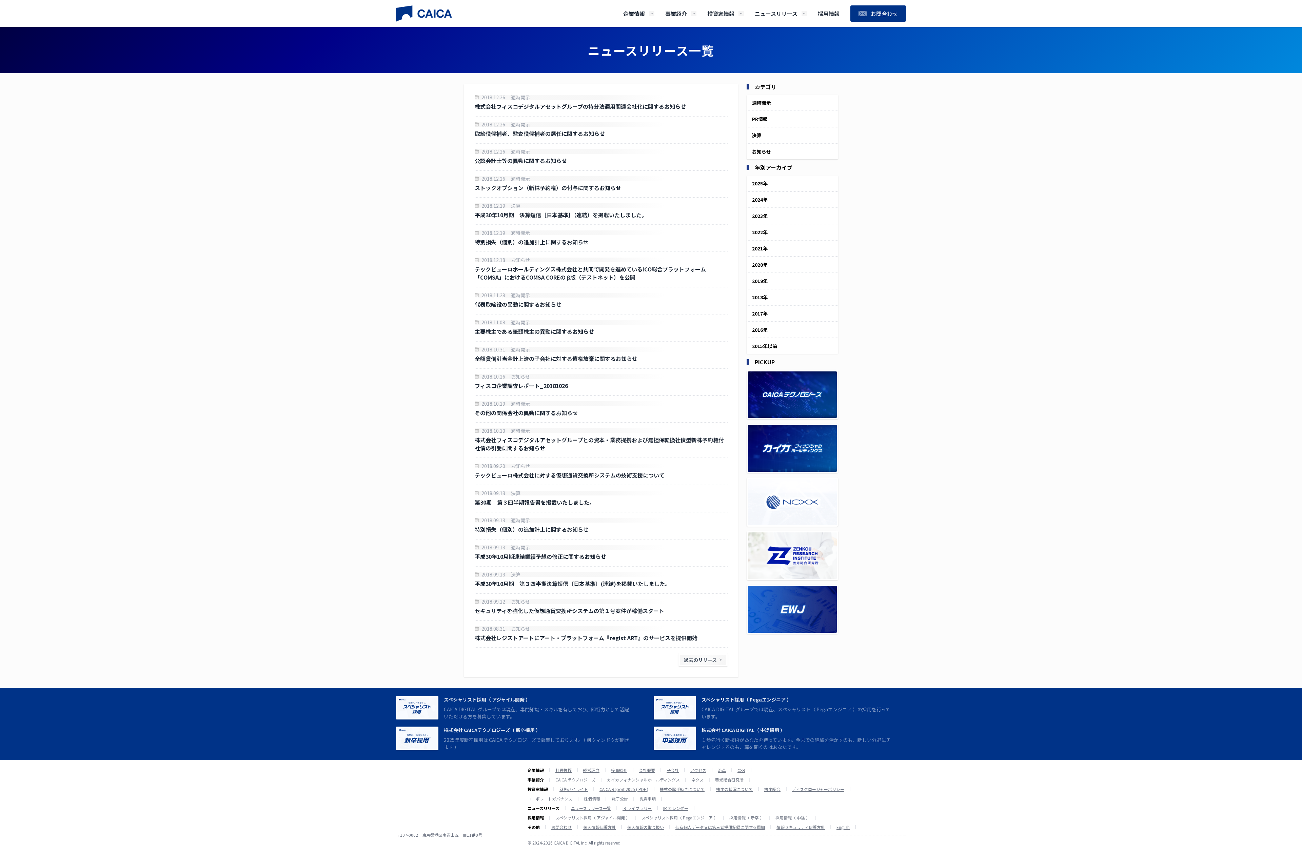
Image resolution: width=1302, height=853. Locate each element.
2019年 (760, 281)
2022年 (760, 232)
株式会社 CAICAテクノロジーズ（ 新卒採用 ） (492, 730)
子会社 (673, 770)
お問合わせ (561, 827)
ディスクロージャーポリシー (818, 789)
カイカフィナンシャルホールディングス (643, 780)
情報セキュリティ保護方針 (800, 827)
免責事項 (647, 799)
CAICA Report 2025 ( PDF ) (623, 789)
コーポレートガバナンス (550, 799)
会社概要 (647, 770)
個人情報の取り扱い (645, 827)
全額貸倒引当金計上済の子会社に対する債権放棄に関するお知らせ (556, 358)
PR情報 (760, 119)
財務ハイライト (573, 789)
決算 (515, 205)
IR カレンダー (675, 808)
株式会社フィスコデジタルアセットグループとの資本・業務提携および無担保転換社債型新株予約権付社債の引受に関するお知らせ (599, 444)
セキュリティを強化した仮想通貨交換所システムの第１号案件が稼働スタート (569, 611)
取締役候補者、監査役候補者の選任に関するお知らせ (540, 133)
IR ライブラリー (637, 808)
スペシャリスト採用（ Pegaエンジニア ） (746, 699)
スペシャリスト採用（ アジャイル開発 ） (487, 699)
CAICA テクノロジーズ (575, 780)
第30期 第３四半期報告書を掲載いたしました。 (535, 502)
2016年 (760, 329)
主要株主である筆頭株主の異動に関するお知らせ (534, 331)
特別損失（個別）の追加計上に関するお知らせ (532, 242)
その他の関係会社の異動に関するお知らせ (526, 413)
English (843, 827)
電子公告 (620, 799)
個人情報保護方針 (599, 827)
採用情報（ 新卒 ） (746, 818)
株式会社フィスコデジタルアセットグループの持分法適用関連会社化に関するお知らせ (580, 106)
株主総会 (772, 789)
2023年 (760, 215)
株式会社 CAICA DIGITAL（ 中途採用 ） (743, 730)
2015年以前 (764, 346)
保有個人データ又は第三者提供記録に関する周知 (720, 827)
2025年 (760, 183)
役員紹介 (619, 770)
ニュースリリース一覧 (591, 808)
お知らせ (520, 260)
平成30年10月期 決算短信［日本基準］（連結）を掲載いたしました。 (561, 215)
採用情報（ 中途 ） (792, 818)
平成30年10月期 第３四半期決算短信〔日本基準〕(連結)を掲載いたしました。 (572, 584)
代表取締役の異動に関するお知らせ (518, 304)
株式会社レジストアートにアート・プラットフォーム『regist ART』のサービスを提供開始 (586, 638)
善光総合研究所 (729, 780)
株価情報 (592, 799)
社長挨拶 (563, 770)
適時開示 (520, 97)
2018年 (760, 297)
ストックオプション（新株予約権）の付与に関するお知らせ (548, 188)
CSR (741, 770)
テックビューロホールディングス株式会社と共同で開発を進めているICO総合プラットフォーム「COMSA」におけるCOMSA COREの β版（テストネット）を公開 (590, 273)
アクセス (698, 770)
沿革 (722, 770)
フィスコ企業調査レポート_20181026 (521, 386)
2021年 (760, 248)
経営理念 (591, 770)
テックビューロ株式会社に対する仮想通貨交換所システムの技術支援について (570, 475)
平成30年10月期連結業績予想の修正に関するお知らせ (540, 556)
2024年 (760, 199)
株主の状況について (734, 789)
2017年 (760, 313)
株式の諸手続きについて (682, 789)
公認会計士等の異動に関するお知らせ (521, 161)
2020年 (760, 264)
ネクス (697, 780)
